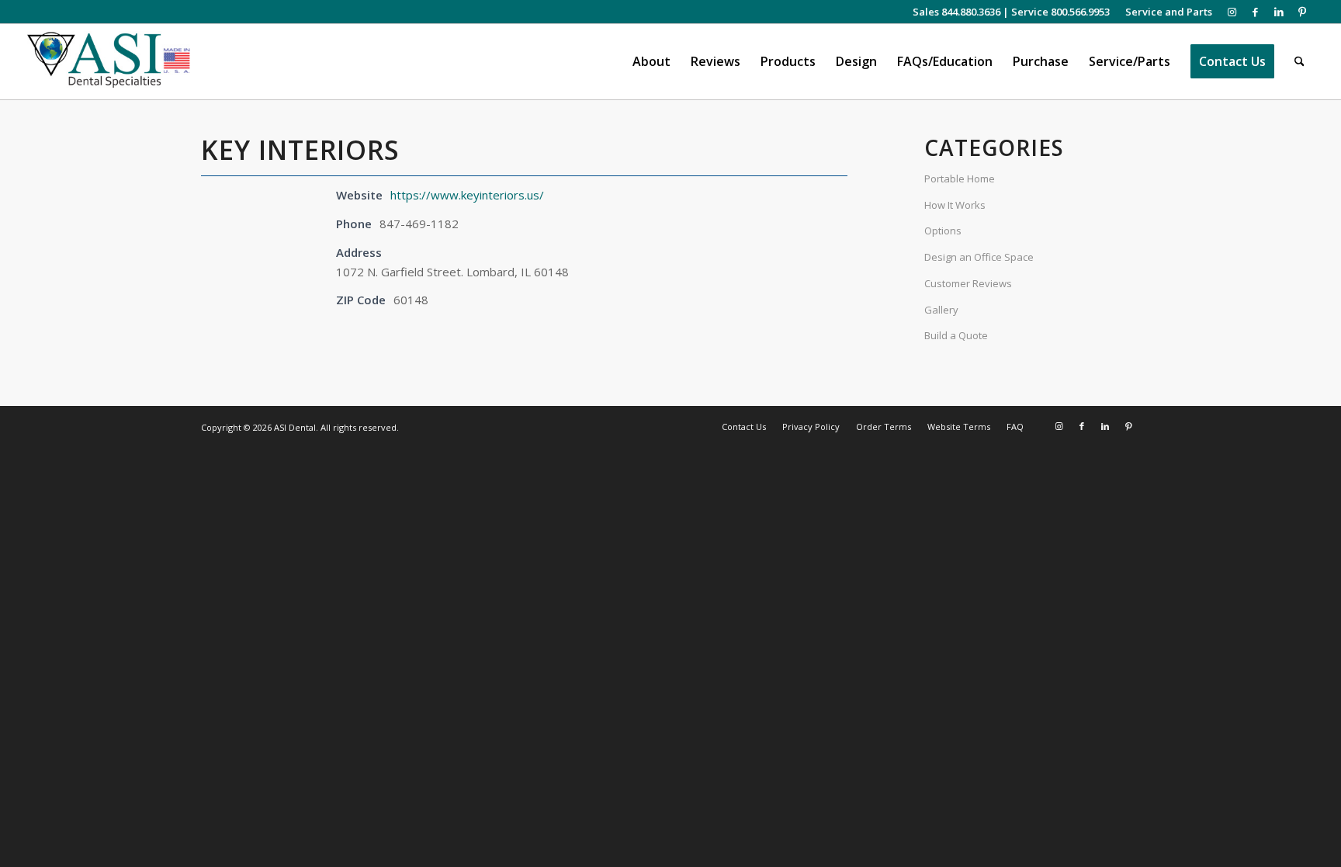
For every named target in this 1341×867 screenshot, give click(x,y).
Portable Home (959, 179)
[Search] (1299, 61)
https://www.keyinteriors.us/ (467, 195)
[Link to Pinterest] (1302, 11)
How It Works (955, 205)
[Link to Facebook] (1255, 11)
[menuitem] (1165, 12)
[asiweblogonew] (109, 61)
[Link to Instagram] (1232, 11)
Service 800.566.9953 (1060, 12)
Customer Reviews (968, 283)
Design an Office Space (979, 257)
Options (943, 231)
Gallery (941, 310)
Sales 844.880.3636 (956, 12)
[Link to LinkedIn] (1278, 11)
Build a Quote (956, 335)
